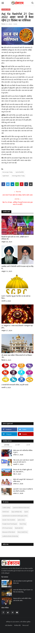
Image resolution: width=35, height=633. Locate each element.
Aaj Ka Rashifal (20, 172)
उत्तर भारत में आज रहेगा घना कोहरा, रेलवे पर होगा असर (18, 195)
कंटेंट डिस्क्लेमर (8, 625)
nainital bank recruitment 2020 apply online (14, 516)
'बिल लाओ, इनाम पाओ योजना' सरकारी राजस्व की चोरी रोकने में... (23, 461)
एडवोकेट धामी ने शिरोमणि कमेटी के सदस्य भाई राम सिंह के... (17, 267)
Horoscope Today (7, 172)
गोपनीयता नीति (17, 625)
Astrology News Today (18, 176)
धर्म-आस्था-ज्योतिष (6, 9)
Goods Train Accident (8, 520)
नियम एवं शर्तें (25, 625)
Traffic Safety (6, 507)
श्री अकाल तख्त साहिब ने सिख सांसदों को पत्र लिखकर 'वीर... (16, 356)
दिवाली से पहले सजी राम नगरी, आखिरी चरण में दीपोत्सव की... (14, 238)
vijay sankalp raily (16, 512)
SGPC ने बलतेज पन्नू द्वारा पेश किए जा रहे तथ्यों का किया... (15, 297)
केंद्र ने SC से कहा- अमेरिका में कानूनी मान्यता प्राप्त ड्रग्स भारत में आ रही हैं (18, 203)
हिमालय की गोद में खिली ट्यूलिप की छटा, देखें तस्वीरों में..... (22, 471)
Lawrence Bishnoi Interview (21, 507)
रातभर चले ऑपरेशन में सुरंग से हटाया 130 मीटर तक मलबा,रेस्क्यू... (23, 591)
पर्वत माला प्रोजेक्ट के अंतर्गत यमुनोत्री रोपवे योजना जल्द (22, 582)
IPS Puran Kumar (7, 528)
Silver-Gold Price (22, 532)
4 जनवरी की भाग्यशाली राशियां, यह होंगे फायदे (14, 385)
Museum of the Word (8, 532)
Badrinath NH (19, 528)
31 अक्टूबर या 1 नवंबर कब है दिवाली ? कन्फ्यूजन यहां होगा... (17, 327)
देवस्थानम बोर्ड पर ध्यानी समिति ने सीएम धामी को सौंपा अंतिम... (22, 599)
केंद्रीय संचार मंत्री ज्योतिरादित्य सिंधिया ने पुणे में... (22, 451)
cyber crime (21, 520)
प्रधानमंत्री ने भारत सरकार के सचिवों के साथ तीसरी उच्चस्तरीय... (23, 490)
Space (26, 512)
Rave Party (23, 524)
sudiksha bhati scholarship (10, 536)
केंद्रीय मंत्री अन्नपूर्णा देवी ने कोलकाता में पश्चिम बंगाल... (23, 480)
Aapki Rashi (5, 176)
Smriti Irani (5, 512)
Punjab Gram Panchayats (9, 524)
